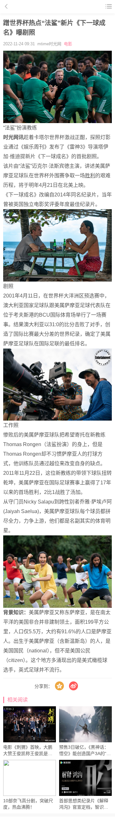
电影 (68, 43)
